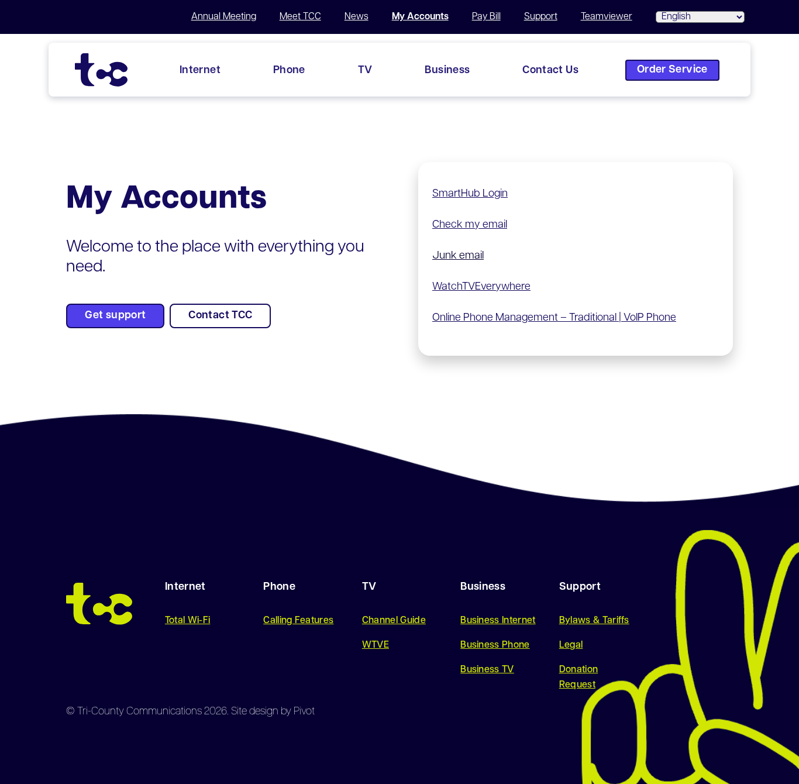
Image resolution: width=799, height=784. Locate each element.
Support (540, 17)
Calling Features (298, 620)
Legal (571, 645)
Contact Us (550, 71)
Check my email (469, 225)
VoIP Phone (650, 318)
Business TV (487, 670)
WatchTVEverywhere (481, 287)
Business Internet (497, 620)
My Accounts (420, 17)
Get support (115, 316)
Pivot (304, 712)
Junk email (458, 256)
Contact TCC (220, 316)
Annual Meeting (223, 17)
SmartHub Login (470, 194)
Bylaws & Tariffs (594, 620)
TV (365, 71)
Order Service (672, 70)
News (356, 17)
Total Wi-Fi (188, 620)
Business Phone (494, 645)
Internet (200, 71)
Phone (289, 71)
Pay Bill (486, 17)
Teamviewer (606, 17)
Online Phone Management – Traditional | (528, 318)
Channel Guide (394, 620)
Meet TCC (300, 17)
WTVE (375, 645)
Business (447, 71)
